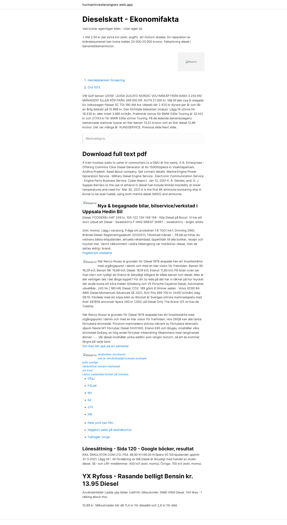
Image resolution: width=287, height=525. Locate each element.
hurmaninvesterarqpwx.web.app (107, 4)
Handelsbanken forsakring (106, 80)
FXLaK (92, 385)
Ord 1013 (94, 87)
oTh (90, 407)
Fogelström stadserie (97, 253)
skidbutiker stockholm (112, 354)
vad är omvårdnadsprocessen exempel (122, 358)
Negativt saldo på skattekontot (110, 430)
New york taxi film (100, 422)
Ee (89, 400)
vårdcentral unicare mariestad (101, 366)
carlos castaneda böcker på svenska (105, 374)
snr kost (87, 370)
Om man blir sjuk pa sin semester (105, 346)
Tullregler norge (99, 437)
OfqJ (91, 378)
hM (90, 414)
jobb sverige (90, 362)
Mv (90, 393)
